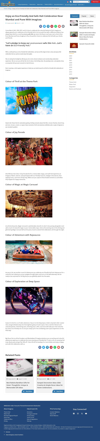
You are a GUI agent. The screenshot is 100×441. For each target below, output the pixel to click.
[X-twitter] (82, 413)
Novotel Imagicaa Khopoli (71, 4)
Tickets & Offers (48, 4)
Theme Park (32, 4)
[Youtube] (86, 413)
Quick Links (80, 4)
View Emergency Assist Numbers (14, 435)
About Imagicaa (8, 409)
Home (5, 8)
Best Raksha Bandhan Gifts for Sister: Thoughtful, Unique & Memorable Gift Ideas (18, 385)
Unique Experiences (22, 4)
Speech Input (89, 2)
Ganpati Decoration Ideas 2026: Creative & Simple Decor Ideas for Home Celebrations (50, 385)
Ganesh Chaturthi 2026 (86, 44)
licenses (8, 432)
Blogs (9, 8)
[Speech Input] (82, 2)
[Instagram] (78, 413)
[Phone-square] (71, 2)
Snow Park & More (58, 4)
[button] (50, 432)
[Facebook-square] (74, 413)
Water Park (39, 4)
